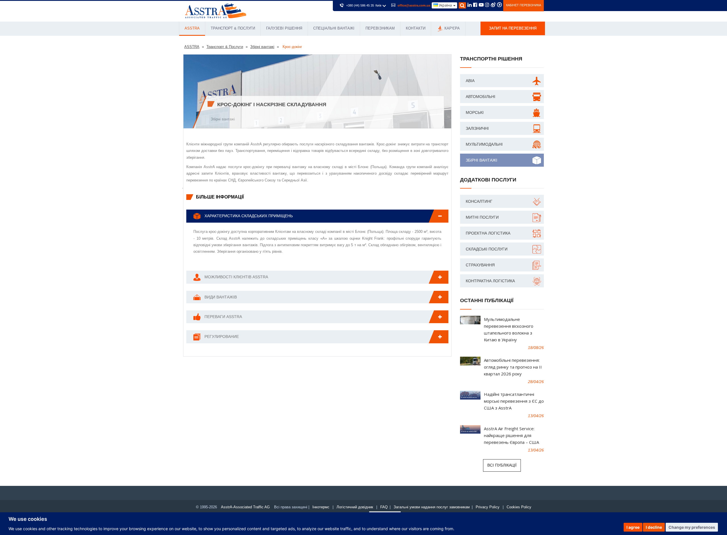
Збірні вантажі (223, 119)
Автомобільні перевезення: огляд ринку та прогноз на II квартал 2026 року (513, 367)
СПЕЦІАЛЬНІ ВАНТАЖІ (333, 28)
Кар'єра (452, 28)
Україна (445, 5)
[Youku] (499, 4)
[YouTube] (481, 5)
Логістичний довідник (355, 507)
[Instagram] (487, 5)
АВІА (470, 80)
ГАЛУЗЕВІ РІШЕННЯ (284, 28)
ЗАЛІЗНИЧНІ (477, 128)
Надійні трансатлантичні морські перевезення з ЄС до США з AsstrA (514, 401)
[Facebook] (475, 5)
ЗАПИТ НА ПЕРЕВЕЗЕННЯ (512, 28)
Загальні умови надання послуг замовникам (432, 507)
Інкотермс (320, 507)
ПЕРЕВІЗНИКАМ (380, 28)
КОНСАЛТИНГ (479, 201)
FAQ (384, 507)
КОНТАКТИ (415, 28)
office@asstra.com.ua (414, 5)
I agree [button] (633, 527)
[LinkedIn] (469, 5)
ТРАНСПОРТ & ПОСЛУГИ (233, 28)
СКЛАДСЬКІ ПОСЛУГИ (486, 249)
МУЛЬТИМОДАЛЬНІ (484, 144)
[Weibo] (493, 4)
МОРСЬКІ (475, 112)
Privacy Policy (488, 507)
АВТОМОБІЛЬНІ (480, 96)
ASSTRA (192, 28)
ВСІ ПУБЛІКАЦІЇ (502, 465)
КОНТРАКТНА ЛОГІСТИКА (490, 281)
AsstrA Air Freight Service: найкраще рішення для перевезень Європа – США (511, 435)
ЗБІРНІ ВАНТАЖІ (481, 160)
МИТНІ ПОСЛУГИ (482, 217)
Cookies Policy (519, 507)
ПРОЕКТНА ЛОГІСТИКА (488, 233)
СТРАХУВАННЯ (480, 265)
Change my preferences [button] (691, 527)
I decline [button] (654, 527)
